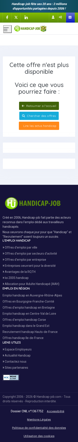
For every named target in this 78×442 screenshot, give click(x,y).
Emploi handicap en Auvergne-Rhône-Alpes (32, 295)
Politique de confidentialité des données (39, 427)
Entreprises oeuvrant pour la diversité (30, 265)
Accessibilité (55, 411)
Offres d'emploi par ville (20, 247)
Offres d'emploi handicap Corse (24, 319)
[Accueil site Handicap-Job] (44, 27)
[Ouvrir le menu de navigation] (7, 29)
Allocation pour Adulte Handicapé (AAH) (31, 284)
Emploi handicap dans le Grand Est (26, 325)
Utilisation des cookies (39, 436)
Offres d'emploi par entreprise (25, 259)
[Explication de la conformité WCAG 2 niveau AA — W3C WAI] (11, 377)
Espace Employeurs (18, 349)
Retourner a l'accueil (40, 106)
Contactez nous (15, 361)
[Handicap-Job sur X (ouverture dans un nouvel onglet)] (16, 17)
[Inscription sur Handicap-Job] (53, 17)
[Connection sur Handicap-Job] (61, 17)
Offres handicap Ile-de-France (23, 338)
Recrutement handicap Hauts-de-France (30, 332)
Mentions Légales (39, 419)
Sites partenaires (16, 367)
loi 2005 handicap (16, 278)
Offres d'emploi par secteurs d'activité (30, 253)
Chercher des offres (41, 116)
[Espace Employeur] (70, 17)
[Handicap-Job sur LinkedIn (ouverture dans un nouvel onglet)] (26, 17)
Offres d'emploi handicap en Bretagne (29, 307)
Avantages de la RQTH (20, 271)
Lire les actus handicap (39, 126)
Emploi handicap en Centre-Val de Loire (29, 313)
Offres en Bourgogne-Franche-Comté (28, 301)
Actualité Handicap (17, 355)
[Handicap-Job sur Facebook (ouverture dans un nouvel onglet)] (7, 17)
